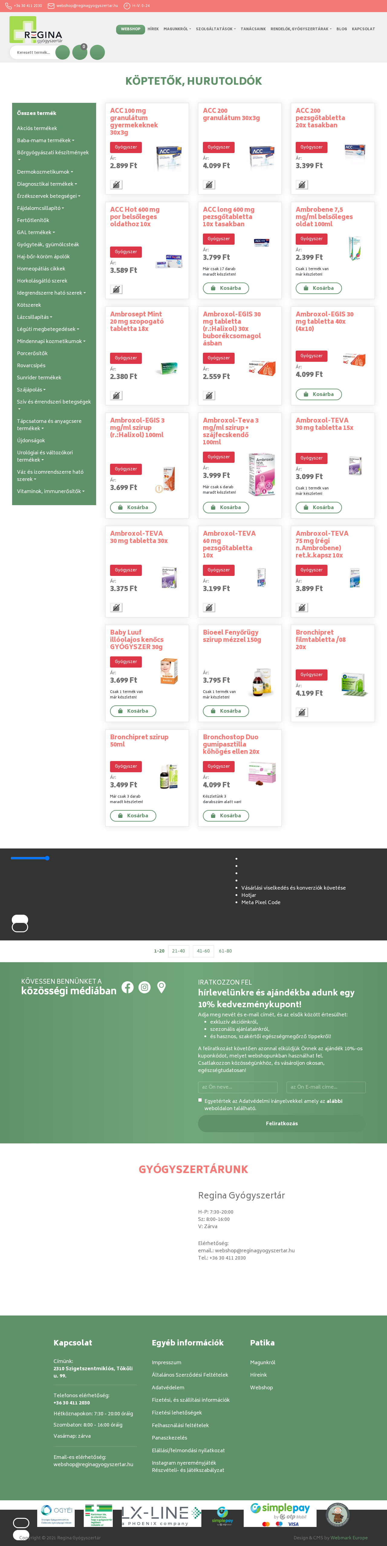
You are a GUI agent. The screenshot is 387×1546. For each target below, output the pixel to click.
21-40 (178, 951)
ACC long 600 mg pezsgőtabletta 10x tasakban (229, 217)
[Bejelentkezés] (97, 52)
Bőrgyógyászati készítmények (53, 153)
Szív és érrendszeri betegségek (54, 402)
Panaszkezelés (169, 1438)
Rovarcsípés (31, 366)
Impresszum (166, 1363)
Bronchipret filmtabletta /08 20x (321, 640)
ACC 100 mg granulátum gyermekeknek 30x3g (134, 122)
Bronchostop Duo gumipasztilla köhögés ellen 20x (231, 745)
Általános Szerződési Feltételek (190, 1375)
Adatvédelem (168, 1388)
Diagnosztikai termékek (45, 184)
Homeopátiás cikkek (41, 269)
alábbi (335, 1101)
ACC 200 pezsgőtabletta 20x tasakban (320, 118)
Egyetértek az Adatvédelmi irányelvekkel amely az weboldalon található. (273, 1105)
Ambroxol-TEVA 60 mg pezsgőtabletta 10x (229, 545)
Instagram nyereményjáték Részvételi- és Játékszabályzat (188, 1467)
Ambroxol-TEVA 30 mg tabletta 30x (139, 538)
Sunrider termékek (39, 378)
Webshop (130, 29)
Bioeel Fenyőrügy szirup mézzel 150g (232, 637)
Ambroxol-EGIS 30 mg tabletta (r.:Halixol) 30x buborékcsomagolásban (232, 329)
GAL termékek (34, 233)
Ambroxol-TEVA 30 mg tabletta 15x (325, 425)
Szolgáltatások (214, 29)
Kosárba (230, 288)
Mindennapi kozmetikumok (49, 342)
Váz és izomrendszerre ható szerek (50, 476)
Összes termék (37, 113)
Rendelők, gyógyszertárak (300, 29)
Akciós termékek (37, 129)
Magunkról (176, 29)
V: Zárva (207, 1227)
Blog (342, 29)
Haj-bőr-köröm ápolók (43, 257)
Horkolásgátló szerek (42, 281)
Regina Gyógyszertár (241, 1196)
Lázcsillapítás (33, 317)
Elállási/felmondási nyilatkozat (188, 1451)
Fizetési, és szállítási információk (191, 1400)
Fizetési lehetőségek (177, 1413)
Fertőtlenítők (33, 221)
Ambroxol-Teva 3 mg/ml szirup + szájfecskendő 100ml (231, 432)
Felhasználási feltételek (180, 1426)
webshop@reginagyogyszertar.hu (86, 6)
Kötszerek (29, 305)
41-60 (203, 951)
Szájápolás (29, 390)
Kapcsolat (363, 29)
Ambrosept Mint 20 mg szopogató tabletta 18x (137, 322)
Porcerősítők (32, 354)
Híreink (258, 1375)
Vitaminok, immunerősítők (49, 492)
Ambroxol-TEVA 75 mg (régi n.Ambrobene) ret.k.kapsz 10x (322, 545)
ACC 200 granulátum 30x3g (231, 115)
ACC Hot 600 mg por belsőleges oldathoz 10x (135, 217)
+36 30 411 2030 (27, 6)
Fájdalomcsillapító (38, 208)
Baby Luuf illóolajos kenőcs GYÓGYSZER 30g (137, 640)
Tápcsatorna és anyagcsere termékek (49, 425)
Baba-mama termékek (44, 141)
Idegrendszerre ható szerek (49, 293)
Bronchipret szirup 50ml (139, 741)
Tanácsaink (253, 29)
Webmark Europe (349, 1538)
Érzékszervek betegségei (47, 196)
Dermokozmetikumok (43, 172)
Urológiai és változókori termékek (45, 457)
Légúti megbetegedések (46, 329)
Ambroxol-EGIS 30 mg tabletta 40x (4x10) (324, 322)
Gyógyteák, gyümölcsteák (48, 245)
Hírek (153, 29)
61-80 (225, 951)
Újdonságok (31, 441)
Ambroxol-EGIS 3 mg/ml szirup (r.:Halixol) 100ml (137, 428)
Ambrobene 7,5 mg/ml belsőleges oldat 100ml (324, 217)
